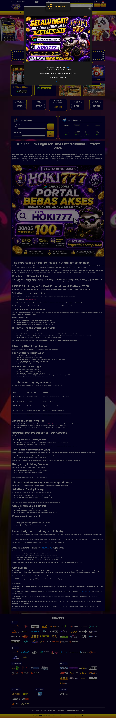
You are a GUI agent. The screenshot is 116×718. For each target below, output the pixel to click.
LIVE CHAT (58, 81)
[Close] (89, 8)
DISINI (67, 67)
